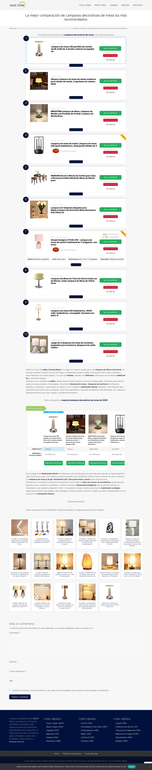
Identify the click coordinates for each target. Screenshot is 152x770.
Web (11, 681)
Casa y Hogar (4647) (55, 723)
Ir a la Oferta (110, 48)
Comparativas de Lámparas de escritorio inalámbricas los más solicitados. (19, 574)
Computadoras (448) (89, 730)
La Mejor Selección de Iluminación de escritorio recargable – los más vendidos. (42, 605)
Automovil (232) (87, 737)
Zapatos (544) (52, 737)
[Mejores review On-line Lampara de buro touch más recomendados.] (64, 561)
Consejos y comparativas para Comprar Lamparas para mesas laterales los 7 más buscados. (87, 605)
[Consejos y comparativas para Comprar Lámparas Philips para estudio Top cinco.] (19, 527)
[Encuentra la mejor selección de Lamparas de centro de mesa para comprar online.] (64, 592)
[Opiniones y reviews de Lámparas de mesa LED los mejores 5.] (109, 592)
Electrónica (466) (53, 741)
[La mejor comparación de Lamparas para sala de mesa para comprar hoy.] (87, 561)
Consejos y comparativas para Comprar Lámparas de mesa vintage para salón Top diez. (110, 541)
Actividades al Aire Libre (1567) (94, 727)
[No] (149, 767)
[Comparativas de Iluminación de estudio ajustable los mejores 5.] (42, 527)
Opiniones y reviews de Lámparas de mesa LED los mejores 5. (110, 604)
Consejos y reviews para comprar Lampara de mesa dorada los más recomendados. (87, 541)
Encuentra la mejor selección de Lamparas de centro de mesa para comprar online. (64, 605)
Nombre (13, 662)
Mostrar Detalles (76, 65)
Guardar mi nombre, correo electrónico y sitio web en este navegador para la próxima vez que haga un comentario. (61, 690)
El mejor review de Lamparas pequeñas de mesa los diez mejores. (42, 574)
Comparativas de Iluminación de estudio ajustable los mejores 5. (42, 540)
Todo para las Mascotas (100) (128, 730)
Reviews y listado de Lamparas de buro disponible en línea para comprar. (65, 541)
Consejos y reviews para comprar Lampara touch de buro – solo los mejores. (132, 574)
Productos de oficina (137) (127, 727)
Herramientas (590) (124, 737)
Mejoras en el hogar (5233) (127, 734)
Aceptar (132, 766)
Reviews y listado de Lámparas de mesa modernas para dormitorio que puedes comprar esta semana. (132, 542)
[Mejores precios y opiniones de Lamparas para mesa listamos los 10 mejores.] (109, 561)
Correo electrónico (17, 671)
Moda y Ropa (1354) (54, 727)
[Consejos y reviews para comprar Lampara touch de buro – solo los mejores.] (132, 561)
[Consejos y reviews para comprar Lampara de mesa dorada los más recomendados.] (87, 527)
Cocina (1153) (86, 723)
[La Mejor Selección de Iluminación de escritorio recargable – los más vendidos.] (42, 592)
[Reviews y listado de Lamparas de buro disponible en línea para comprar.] (64, 527)
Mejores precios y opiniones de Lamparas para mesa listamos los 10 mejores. (109, 574)
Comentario (14, 633)
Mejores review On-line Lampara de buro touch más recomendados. (64, 574)
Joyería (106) (121, 723)
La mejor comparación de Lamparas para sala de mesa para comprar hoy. (87, 574)
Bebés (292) (86, 734)
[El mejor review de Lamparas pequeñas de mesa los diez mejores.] (42, 561)
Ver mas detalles (53, 463)
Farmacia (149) (87, 741)
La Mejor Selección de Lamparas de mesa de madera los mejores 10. (19, 604)
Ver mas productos (35, 408)
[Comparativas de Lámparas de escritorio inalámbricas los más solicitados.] (19, 561)
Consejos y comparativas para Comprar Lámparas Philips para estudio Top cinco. (19, 541)
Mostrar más (76, 265)
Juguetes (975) (52, 730)
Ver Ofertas (110, 60)
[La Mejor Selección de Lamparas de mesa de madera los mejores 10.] (19, 592)
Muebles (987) (122, 741)
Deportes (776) (52, 734)
